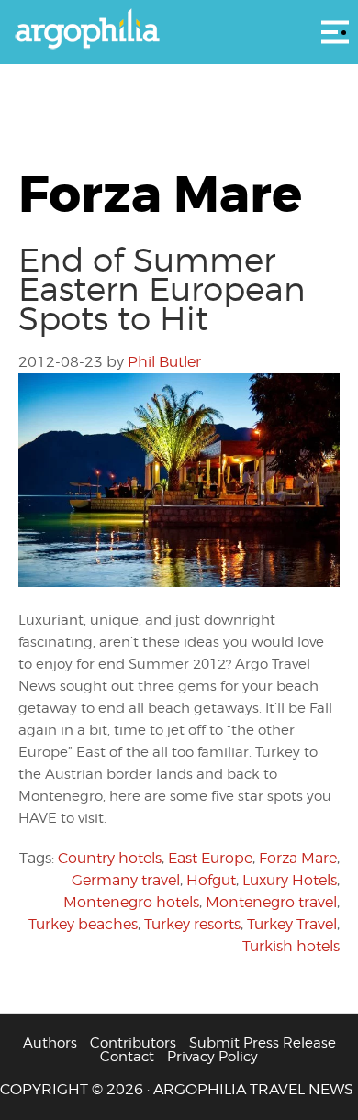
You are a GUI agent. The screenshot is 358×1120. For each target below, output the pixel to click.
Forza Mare (298, 858)
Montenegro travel (271, 902)
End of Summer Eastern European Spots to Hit (162, 288)
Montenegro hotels (131, 902)
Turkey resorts (192, 924)
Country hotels (110, 858)
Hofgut (211, 880)
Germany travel (126, 880)
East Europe (210, 858)
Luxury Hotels (289, 880)
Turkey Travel (292, 924)
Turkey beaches (83, 924)
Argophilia (179, 30)
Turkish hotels (291, 946)
